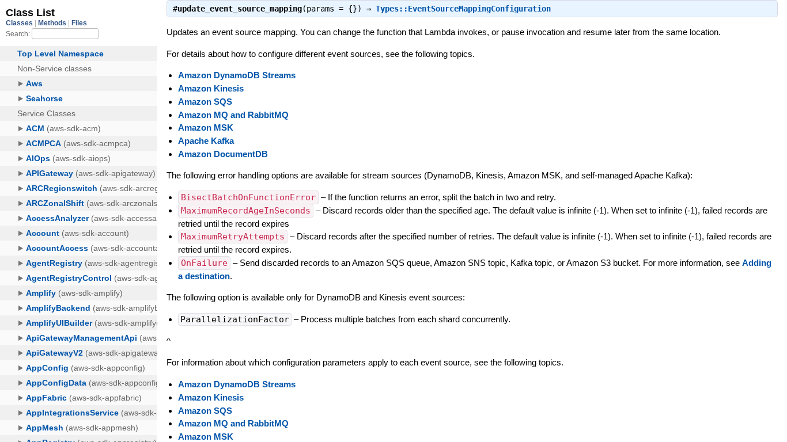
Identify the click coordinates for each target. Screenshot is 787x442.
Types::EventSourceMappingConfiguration (463, 8)
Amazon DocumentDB (223, 154)
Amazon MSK (205, 127)
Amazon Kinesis (211, 88)
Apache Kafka (206, 141)
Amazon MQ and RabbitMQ (233, 115)
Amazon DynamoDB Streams (237, 75)
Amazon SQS (205, 101)
